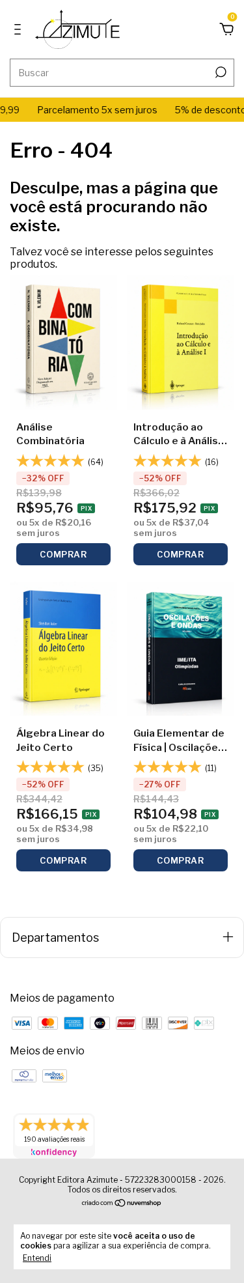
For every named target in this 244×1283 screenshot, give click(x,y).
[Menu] (20, 29)
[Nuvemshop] (122, 1204)
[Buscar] (219, 72)
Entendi (37, 1258)
